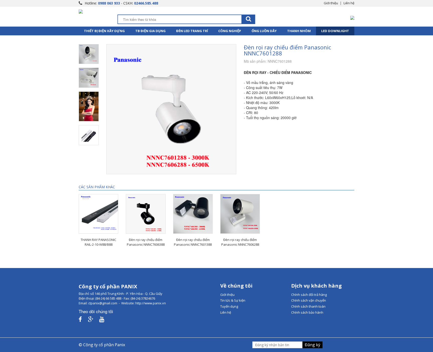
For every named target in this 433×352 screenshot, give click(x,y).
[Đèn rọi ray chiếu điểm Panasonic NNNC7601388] (193, 214)
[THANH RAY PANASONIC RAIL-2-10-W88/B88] (98, 214)
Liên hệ (349, 3)
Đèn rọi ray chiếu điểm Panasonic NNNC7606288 (240, 242)
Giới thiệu (331, 3)
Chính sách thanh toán (308, 306)
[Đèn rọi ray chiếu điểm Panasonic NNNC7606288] (240, 214)
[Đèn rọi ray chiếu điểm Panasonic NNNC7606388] (145, 214)
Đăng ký (312, 344)
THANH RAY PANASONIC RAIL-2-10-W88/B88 (98, 242)
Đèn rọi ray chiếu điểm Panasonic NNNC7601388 (193, 242)
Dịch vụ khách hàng (316, 285)
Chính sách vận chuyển (308, 300)
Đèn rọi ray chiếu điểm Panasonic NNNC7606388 (146, 242)
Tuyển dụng (229, 306)
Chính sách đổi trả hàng (309, 294)
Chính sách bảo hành (307, 312)
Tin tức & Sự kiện (232, 300)
